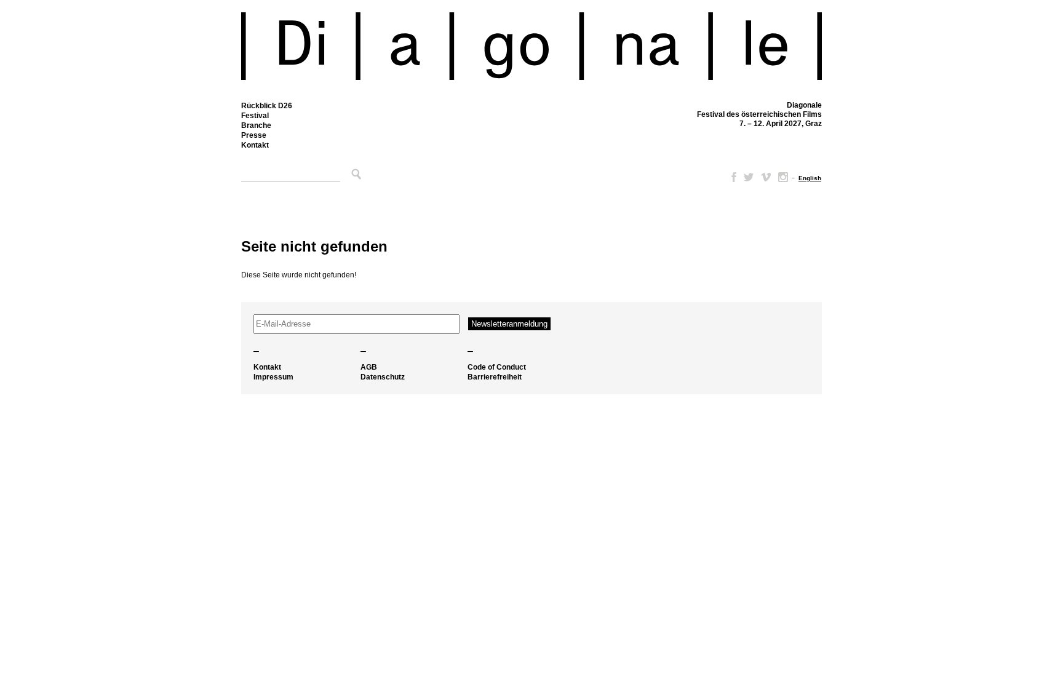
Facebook (731, 177)
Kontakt (255, 145)
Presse (253, 135)
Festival (255, 115)
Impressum (273, 377)
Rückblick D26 (266, 105)
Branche (256, 125)
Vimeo (766, 177)
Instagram (783, 177)
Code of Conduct (497, 367)
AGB (368, 367)
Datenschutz (382, 377)
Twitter (749, 177)
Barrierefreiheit (495, 377)
